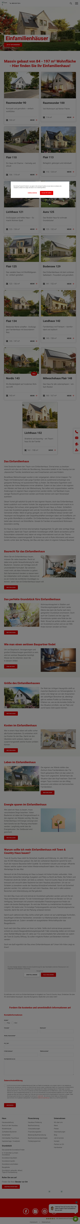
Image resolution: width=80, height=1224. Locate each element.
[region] (40, 189)
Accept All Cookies (47, 192)
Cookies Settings (32, 192)
